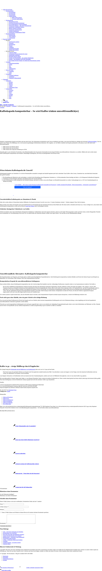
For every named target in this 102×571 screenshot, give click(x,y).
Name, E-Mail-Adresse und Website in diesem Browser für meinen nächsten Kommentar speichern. (25, 512)
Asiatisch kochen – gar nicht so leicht (12, 542)
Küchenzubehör (10, 11)
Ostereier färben (7, 544)
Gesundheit (8, 74)
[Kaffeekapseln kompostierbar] (31, 137)
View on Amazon (27, 187)
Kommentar (3, 523)
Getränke (8, 62)
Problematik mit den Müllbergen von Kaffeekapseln (23, 369)
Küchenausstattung (10, 33)
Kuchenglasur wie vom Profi (10, 533)
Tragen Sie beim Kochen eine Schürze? (12, 535)
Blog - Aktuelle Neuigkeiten (7, 104)
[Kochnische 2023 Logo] (11, 7)
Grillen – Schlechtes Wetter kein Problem (12, 539)
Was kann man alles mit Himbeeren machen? (13, 534)
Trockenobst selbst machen (9, 538)
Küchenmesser (9, 20)
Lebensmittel (9, 88)
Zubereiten (8, 80)
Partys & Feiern (9, 70)
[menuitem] (52, 23)
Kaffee (8, 391)
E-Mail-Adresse (4, 506)
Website (2, 509)
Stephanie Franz (12, 390)
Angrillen (5, 541)
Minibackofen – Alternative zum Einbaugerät (13, 537)
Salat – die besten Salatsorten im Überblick (13, 531)
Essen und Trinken (29, 206)
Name (2, 504)
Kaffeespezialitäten (92, 141)
